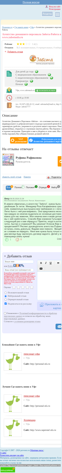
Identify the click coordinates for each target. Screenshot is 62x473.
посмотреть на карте (46, 90)
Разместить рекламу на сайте (12, 455)
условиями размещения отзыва (27, 321)
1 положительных (27, 47)
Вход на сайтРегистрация (55, 8)
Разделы (47, 13)
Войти (10, 266)
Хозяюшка (29, 420)
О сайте (3, 453)
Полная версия (31, 2)
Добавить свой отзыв (10, 177)
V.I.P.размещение (21, 140)
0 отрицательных (45, 47)
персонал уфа (32, 353)
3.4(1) (34, 44)
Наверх (27, 177)
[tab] (8, 188)
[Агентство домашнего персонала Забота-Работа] (42, 64)
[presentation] (8, 188)
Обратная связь (36, 450)
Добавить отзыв (15, 51)
